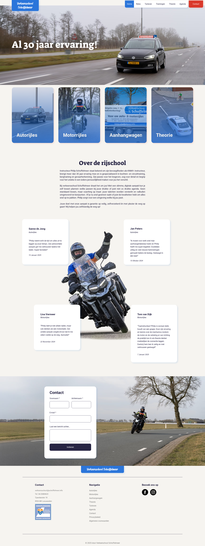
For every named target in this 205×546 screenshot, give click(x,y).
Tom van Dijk (144, 314)
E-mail (52, 413)
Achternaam (77, 398)
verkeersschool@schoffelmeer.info (49, 490)
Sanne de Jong (37, 228)
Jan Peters (136, 228)
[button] (138, 4)
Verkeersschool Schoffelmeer (25, 5)
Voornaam (54, 398)
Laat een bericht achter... (60, 427)
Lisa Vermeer (47, 314)
